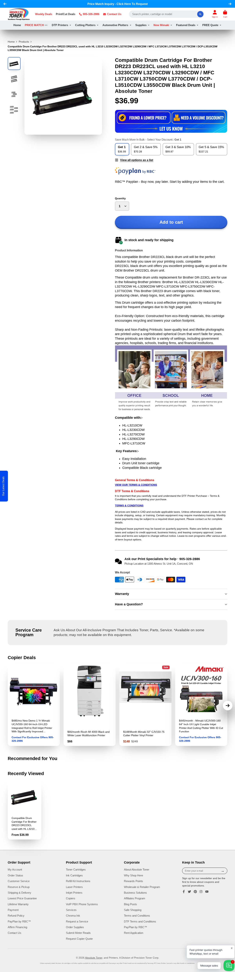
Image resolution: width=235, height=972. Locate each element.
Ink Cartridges (74, 875)
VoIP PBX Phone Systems (82, 904)
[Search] (200, 14)
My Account (15, 869)
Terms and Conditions (137, 915)
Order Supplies (75, 927)
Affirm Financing (17, 927)
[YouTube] (207, 891)
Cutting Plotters (85, 25)
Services (71, 909)
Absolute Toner (93, 957)
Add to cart (171, 222)
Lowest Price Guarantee (22, 898)
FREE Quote (210, 25)
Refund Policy (16, 915)
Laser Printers (74, 887)
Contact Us (114, 14)
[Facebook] (183, 891)
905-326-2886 (91, 14)
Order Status (15, 875)
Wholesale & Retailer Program (142, 887)
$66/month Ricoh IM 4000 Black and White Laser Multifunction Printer (90, 705)
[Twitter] (189, 891)
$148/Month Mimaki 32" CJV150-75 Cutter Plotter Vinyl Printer (145, 705)
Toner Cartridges (76, 869)
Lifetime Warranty (18, 904)
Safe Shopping (132, 909)
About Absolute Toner (136, 869)
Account (215, 14)
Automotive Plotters (115, 25)
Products (24, 41)
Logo (19, 14)
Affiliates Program (134, 898)
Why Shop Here (133, 875)
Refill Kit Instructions (78, 881)
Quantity (120, 198)
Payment (13, 909)
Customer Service (19, 881)
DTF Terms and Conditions (140, 921)
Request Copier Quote (79, 938)
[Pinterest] (195, 891)
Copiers (70, 898)
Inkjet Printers (74, 892)
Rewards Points (133, 881)
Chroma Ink (73, 915)
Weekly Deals (43, 14)
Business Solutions (135, 892)
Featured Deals (185, 25)
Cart (225, 14)
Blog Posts (130, 904)
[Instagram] (201, 891)
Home (17, 25)
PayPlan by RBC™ (19, 921)
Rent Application (133, 932)
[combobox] (166, 14)
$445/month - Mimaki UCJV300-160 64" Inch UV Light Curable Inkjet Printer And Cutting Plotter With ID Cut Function (201, 705)
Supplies (141, 25)
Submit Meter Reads (78, 932)
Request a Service (77, 921)
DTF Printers (60, 25)
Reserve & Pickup (19, 887)
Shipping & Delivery (19, 892)
